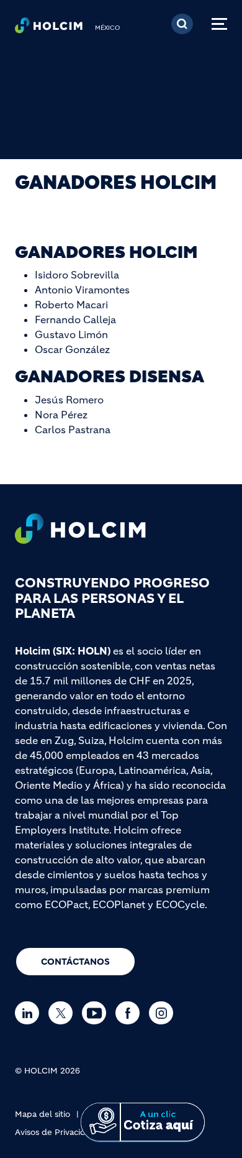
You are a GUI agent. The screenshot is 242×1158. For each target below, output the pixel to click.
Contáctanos (75, 961)
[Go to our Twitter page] (63, 1012)
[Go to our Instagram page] (164, 1012)
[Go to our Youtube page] (97, 1012)
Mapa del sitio (42, 1114)
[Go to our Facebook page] (130, 1012)
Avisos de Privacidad (55, 1132)
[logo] (49, 28)
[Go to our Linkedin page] (30, 1012)
